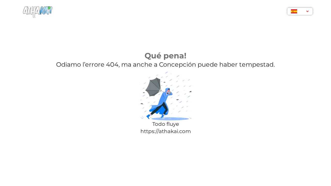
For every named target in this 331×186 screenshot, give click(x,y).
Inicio (83, 12)
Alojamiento (135, 12)
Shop (220, 12)
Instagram (194, 12)
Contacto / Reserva (256, 12)
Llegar (166, 12)
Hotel (105, 12)
